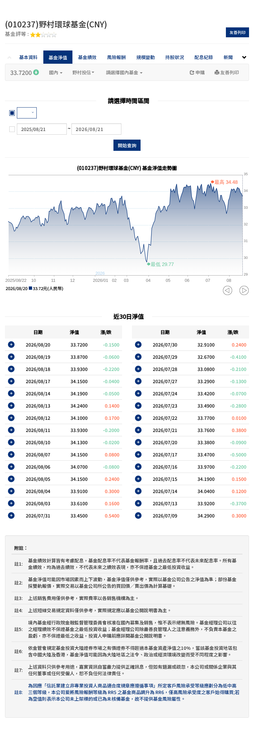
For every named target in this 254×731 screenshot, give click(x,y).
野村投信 (81, 72)
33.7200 (21, 72)
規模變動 (145, 57)
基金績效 (87, 57)
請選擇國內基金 (122, 72)
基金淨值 (58, 57)
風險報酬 (116, 57)
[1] (27, 112)
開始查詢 (127, 145)
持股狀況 (174, 57)
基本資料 (28, 57)
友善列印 (237, 32)
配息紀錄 (203, 57)
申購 (199, 72)
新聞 (228, 57)
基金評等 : (17, 34)
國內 (54, 72)
